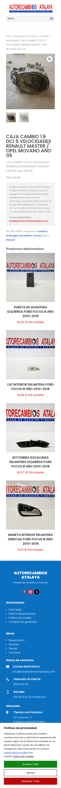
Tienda (13, 648)
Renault (10, 239)
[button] (49, 59)
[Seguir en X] (36, 591)
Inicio (9, 36)
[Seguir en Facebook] (24, 591)
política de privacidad (16, 752)
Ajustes (30, 772)
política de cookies (23, 756)
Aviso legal (15, 609)
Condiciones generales (23, 622)
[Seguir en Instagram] (30, 591)
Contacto (15, 652)
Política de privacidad (22, 614)
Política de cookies (20, 618)
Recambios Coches (25, 36)
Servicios (14, 644)
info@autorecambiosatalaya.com (28, 221)
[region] (30, 755)
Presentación (17, 640)
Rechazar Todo (30, 781)
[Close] (59, 724)
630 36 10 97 (20, 697)
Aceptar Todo (31, 764)
